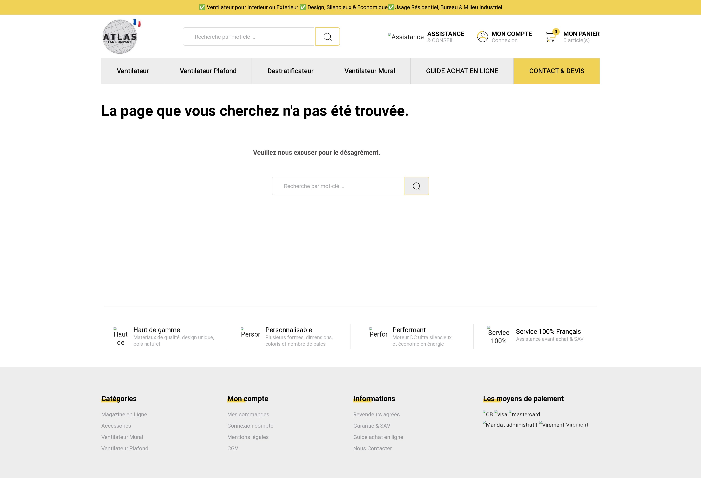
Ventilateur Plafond (208, 71)
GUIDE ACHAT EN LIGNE (462, 71)
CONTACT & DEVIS (556, 71)
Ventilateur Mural (369, 71)
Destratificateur (290, 71)
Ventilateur (133, 71)
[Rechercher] (327, 36)
